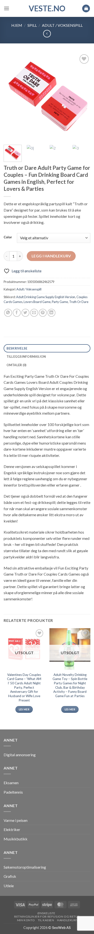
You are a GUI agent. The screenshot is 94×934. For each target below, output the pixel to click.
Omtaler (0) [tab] (17, 365)
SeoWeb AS (61, 928)
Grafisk (10, 876)
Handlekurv (67, 920)
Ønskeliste (46, 913)
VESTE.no (47, 8)
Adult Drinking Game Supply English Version (45, 297)
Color (8, 237)
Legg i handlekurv (51, 256)
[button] (6, 8)
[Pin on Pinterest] (43, 313)
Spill (32, 25)
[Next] (82, 96)
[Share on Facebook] (17, 313)
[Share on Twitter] (25, 313)
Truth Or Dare (78, 302)
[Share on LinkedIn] (51, 313)
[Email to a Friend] (34, 313)
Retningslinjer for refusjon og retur (47, 916)
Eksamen (11, 782)
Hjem (16, 25)
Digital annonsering (20, 754)
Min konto (26, 920)
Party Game (60, 302)
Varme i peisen (15, 820)
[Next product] (47, 33)
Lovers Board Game (37, 302)
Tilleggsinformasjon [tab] (26, 356)
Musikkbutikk (15, 839)
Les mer (24, 709)
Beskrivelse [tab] (17, 348)
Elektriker (12, 829)
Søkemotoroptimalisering (25, 867)
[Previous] (11, 96)
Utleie (9, 885)
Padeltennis (13, 792)
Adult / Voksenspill (62, 25)
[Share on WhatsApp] (8, 313)
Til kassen (46, 920)
